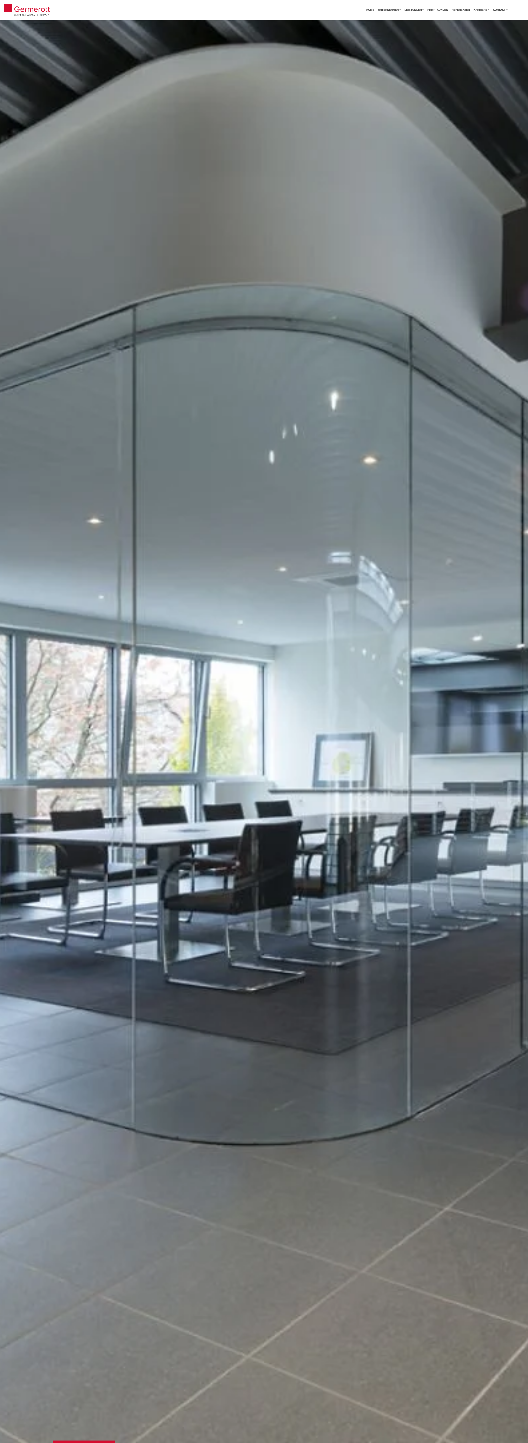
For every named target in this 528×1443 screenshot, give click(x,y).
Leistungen (413, 9)
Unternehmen (388, 9)
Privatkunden (437, 9)
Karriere (480, 9)
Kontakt (499, 9)
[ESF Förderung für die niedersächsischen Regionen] (517, 10)
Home (370, 9)
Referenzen (461, 9)
